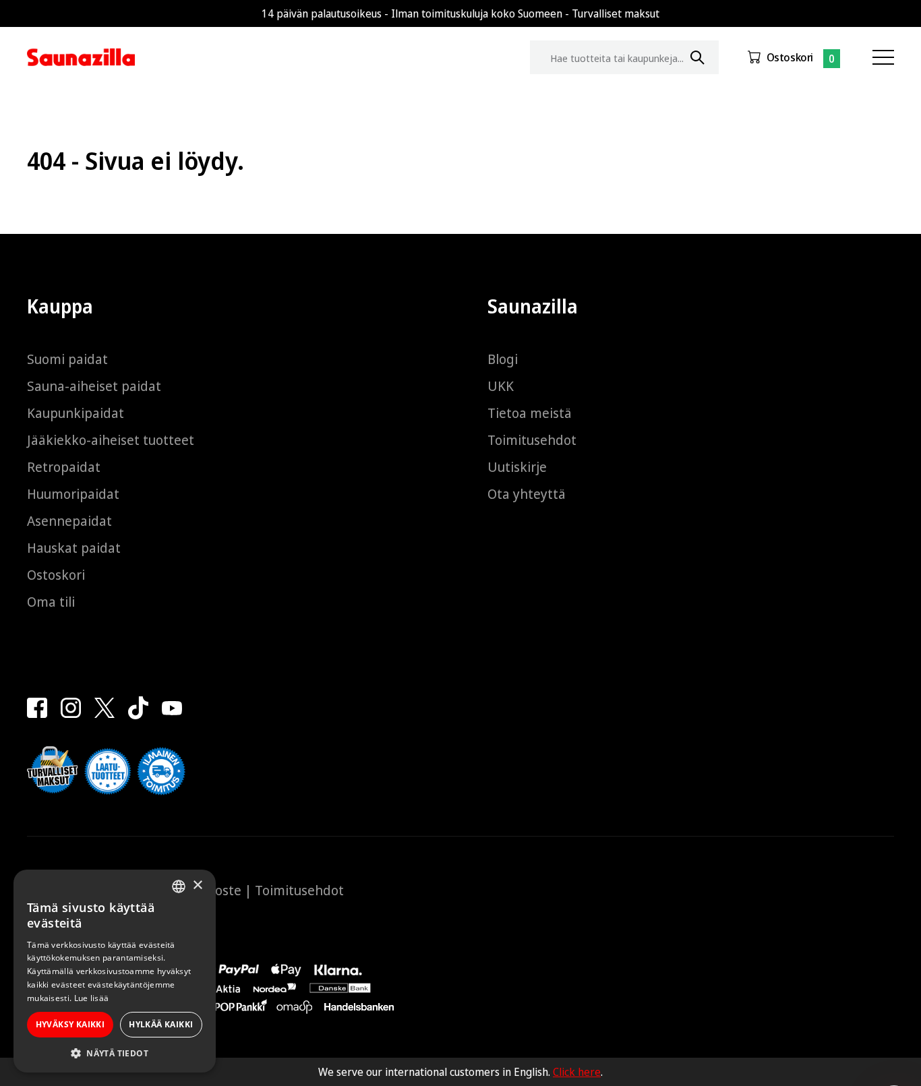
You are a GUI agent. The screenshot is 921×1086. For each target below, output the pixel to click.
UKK (500, 386)
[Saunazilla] (81, 57)
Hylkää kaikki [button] (161, 1024)
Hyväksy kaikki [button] (70, 1024)
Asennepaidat (69, 521)
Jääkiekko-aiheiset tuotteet (110, 440)
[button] (114, 1052)
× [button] (197, 885)
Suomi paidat (67, 359)
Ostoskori (790, 57)
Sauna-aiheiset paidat (94, 386)
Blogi (502, 359)
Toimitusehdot (531, 440)
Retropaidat (63, 467)
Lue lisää (91, 998)
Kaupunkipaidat (75, 413)
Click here (577, 1071)
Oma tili (51, 602)
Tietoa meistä (529, 413)
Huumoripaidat (73, 494)
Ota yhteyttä (526, 494)
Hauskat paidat (74, 548)
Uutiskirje (517, 467)
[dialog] (114, 971)
